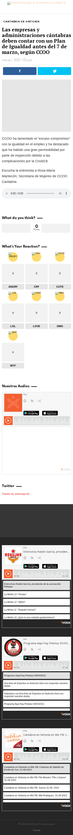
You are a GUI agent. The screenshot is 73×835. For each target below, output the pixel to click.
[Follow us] (62, 10)
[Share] (19, 71)
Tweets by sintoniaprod (15, 493)
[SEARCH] (69, 10)
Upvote (16, 228)
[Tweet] (54, 71)
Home (36, 830)
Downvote (56, 228)
